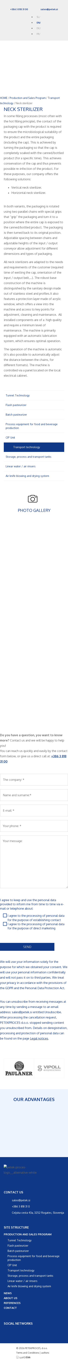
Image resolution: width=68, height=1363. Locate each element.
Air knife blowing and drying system (27, 475)
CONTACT (10, 1307)
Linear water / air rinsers (21, 466)
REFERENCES (12, 1303)
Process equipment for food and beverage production (32, 426)
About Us (10, 1298)
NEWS (8, 1293)
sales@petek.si (49, 9)
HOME (3, 97)
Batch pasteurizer (16, 414)
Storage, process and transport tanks (28, 456)
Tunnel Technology (18, 395)
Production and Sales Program (28, 97)
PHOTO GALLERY (34, 510)
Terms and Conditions (27, 1352)
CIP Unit (10, 437)
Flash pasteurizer (16, 405)
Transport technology (26, 447)
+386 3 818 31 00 (19, 9)
